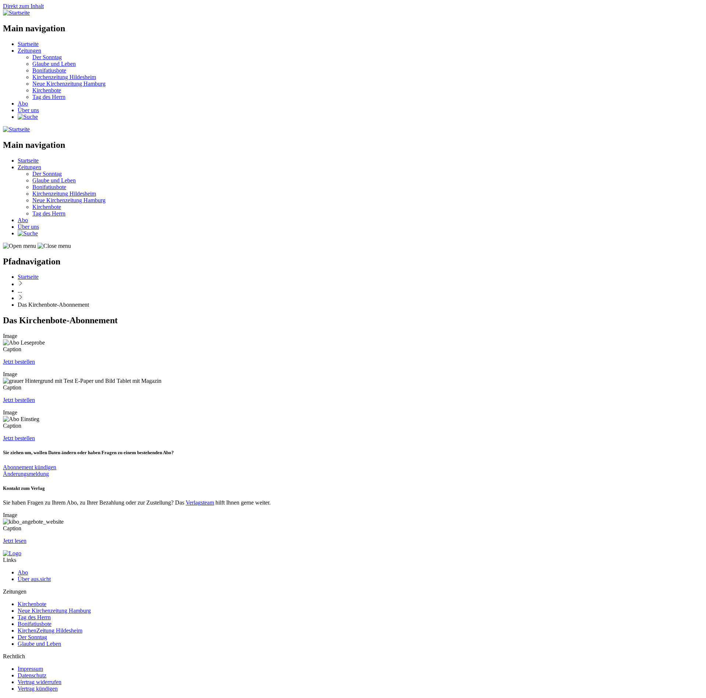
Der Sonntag (47, 57)
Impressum (30, 669)
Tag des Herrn (48, 97)
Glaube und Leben (54, 64)
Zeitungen (29, 50)
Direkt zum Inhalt (23, 6)
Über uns (28, 110)
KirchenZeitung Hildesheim (50, 630)
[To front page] (12, 553)
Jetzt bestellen (19, 362)
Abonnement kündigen (29, 467)
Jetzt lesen (14, 541)
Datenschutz (32, 675)
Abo (23, 103)
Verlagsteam (200, 502)
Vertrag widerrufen (39, 682)
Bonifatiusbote (49, 70)
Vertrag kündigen (38, 688)
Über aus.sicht (34, 579)
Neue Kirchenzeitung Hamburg (69, 84)
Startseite (28, 44)
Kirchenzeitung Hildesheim (64, 77)
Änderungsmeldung (26, 474)
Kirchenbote (46, 90)
